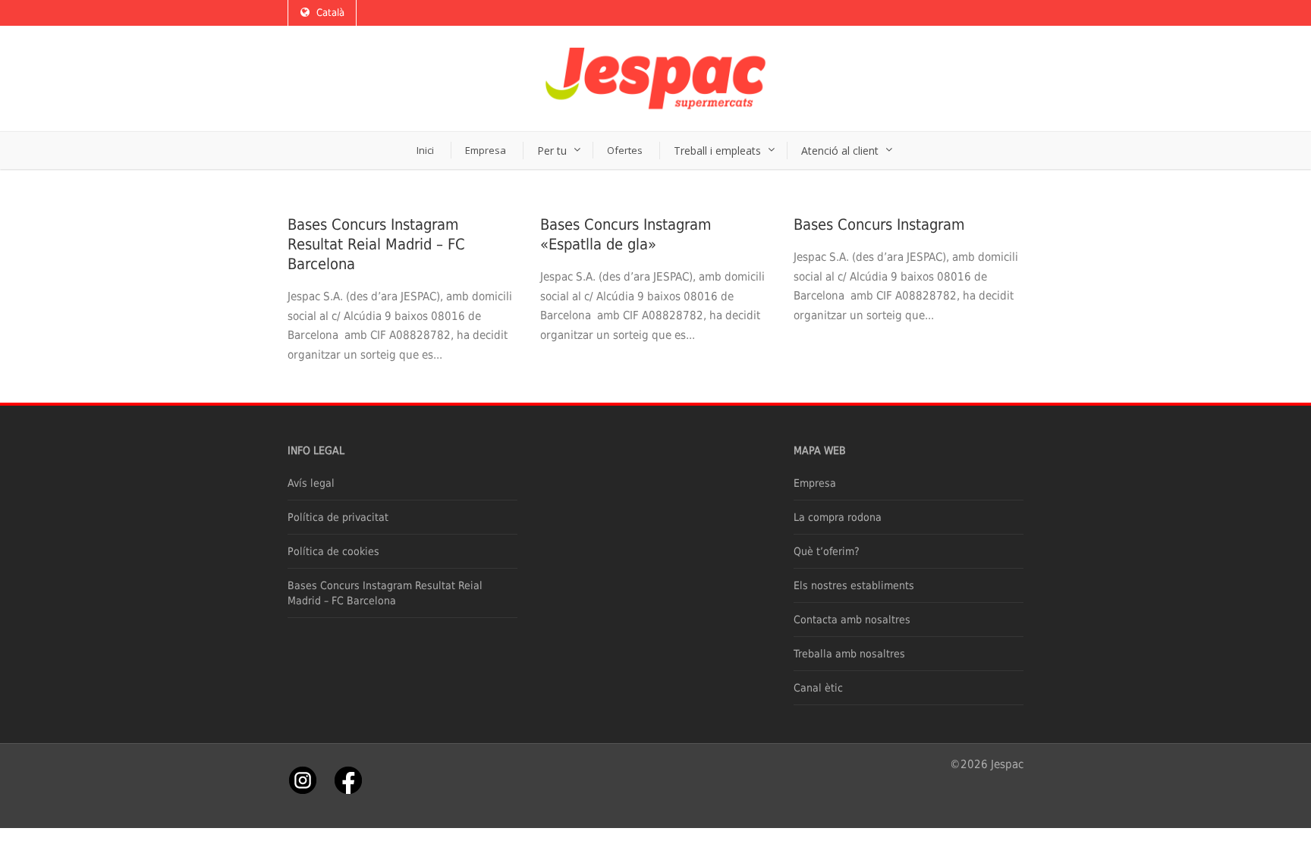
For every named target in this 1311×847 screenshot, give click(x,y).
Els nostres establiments (854, 585)
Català (330, 12)
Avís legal (311, 483)
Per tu (552, 150)
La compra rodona (838, 517)
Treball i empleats (717, 150)
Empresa (485, 150)
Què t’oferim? (827, 551)
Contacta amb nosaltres (852, 619)
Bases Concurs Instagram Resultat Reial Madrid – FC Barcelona (376, 244)
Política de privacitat (338, 517)
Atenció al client (840, 150)
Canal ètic (818, 688)
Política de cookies (333, 551)
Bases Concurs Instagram (879, 224)
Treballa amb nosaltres (849, 654)
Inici (425, 150)
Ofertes (625, 150)
